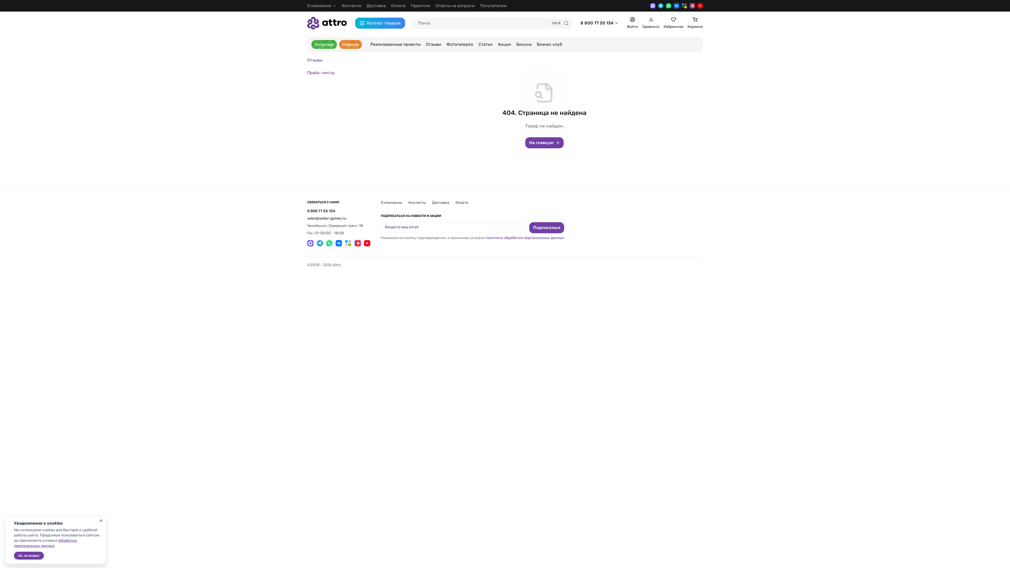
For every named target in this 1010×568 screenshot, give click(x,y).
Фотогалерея (459, 44)
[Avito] (684, 5)
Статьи (485, 44)
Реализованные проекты (395, 44)
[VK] (676, 5)
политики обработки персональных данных (525, 238)
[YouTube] (700, 5)
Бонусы (524, 44)
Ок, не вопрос (28, 555)
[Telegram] (660, 5)
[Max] (652, 5)
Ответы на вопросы (455, 5)
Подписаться (546, 227)
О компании (391, 202)
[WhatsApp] (668, 5)
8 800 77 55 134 (596, 23)
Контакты (351, 5)
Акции (504, 44)
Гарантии (420, 5)
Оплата (398, 5)
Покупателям (493, 5)
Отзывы (433, 44)
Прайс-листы (321, 72)
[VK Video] (692, 5)
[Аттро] (327, 23)
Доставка (376, 5)
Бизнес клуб (549, 44)
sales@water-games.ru (326, 218)
